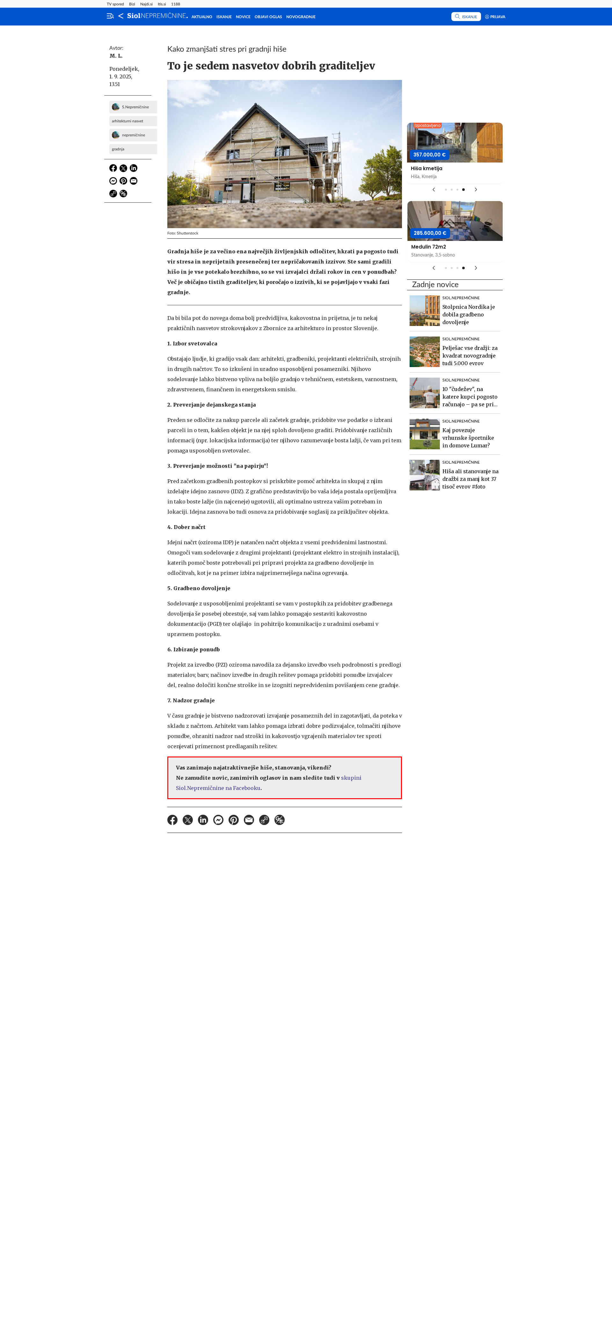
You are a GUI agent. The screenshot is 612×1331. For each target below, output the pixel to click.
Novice (243, 17)
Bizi (132, 4)
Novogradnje (301, 17)
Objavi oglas (268, 17)
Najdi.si (146, 4)
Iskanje (224, 17)
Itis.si (162, 4)
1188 (175, 4)
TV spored (115, 4)
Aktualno (202, 17)
